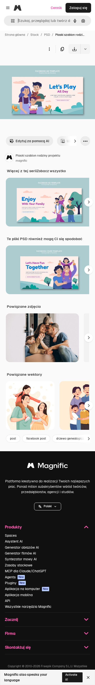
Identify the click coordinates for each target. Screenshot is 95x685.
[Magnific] (47, 466)
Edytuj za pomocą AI (32, 141)
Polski (48, 506)
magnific (21, 161)
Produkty (13, 526)
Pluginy (15, 583)
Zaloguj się (78, 8)
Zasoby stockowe (18, 565)
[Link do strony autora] (9, 158)
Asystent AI (14, 541)
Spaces (11, 535)
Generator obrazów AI (22, 547)
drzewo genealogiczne (71, 439)
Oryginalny (33, 65)
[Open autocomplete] (11, 21)
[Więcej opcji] (49, 49)
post (13, 439)
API (7, 601)
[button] (47, 506)
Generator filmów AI (20, 553)
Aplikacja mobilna (19, 595)
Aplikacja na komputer (26, 589)
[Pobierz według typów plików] (85, 49)
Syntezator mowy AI (21, 559)
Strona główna (15, 35)
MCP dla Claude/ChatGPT (25, 571)
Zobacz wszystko (51, 171)
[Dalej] (75, 141)
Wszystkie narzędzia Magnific (28, 606)
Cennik (56, 8)
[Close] (88, 677)
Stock (34, 35)
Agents (14, 577)
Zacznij (11, 619)
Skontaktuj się (18, 647)
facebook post (36, 439)
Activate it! (71, 677)
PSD (47, 35)
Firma (10, 633)
